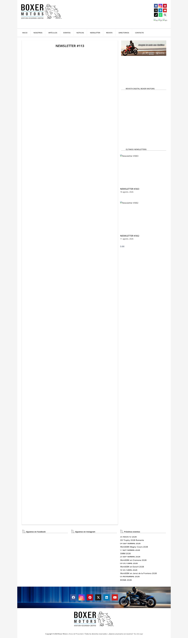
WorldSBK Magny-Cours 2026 (134, 547)
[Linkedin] (160, 10)
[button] (165, 15)
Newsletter (95, 33)
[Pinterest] (165, 6)
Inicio (24, 33)
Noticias (80, 33)
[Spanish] (156, 20)
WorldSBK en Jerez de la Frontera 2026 (138, 573)
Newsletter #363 (129, 188)
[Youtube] (165, 10)
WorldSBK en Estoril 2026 (132, 566)
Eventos (66, 33)
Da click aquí (138, 634)
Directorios (124, 33)
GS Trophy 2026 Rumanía (132, 540)
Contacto (139, 33)
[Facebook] (156, 6)
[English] (165, 20)
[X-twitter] (156, 10)
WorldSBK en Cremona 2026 (133, 560)
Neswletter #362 (129, 235)
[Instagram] (160, 6)
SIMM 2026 (125, 553)
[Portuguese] (160, 20)
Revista (109, 33)
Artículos (52, 33)
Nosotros (38, 33)
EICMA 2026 (126, 580)
